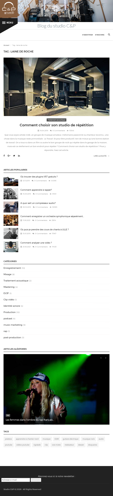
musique (46, 439)
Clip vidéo (9, 299)
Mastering (9, 287)
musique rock (89, 439)
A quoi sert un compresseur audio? (38, 203)
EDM (57, 439)
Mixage (7, 274)
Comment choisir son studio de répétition (56, 125)
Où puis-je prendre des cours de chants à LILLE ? (44, 229)
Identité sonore (12, 305)
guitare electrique (70, 439)
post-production (12, 337)
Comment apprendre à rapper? (36, 190)
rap (5, 331)
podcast (8, 318)
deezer (81, 445)
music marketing (13, 324)
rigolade (37, 445)
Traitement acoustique (56, 120)
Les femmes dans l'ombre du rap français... (30, 419)
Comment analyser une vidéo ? (36, 242)
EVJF (6, 293)
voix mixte (56, 445)
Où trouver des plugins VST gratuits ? (39, 176)
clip (46, 445)
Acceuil (6, 45)
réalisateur (69, 445)
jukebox (8, 439)
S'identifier (87, 35)
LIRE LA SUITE (100, 156)
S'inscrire (99, 35)
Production (10, 312)
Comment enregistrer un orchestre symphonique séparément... (52, 216)
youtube (8, 445)
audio (101, 439)
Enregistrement (12, 268)
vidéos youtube (22, 445)
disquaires (92, 445)
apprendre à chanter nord (27, 439)
